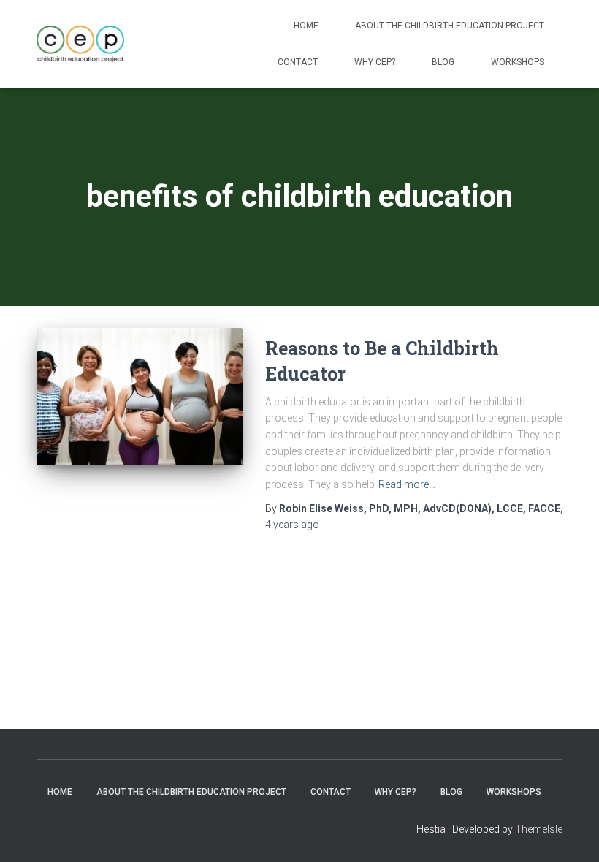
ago (292, 524)
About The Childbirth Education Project (449, 25)
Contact (298, 62)
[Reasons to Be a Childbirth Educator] (140, 396)
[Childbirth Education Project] (81, 44)
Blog (443, 62)
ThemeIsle (538, 829)
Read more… (406, 484)
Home (306, 25)
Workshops (517, 62)
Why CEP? (374, 62)
